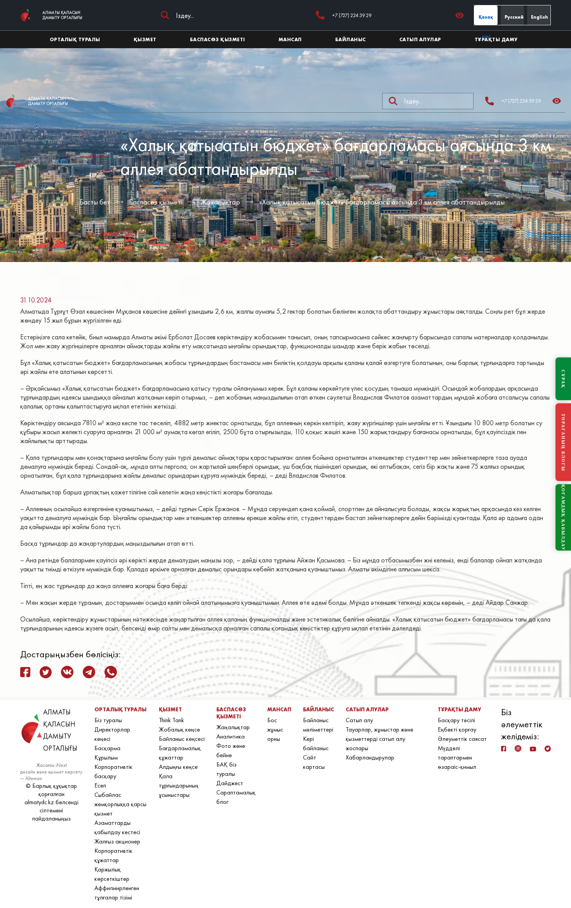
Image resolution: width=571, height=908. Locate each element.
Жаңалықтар (220, 202)
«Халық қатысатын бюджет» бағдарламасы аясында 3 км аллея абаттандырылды (382, 202)
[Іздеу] (165, 15)
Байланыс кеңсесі (182, 739)
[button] (461, 15)
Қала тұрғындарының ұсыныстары (178, 785)
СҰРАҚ (563, 379)
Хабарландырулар (370, 757)
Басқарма (107, 748)
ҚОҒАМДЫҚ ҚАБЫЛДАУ (563, 517)
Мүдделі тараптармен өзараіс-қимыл (457, 757)
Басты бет (95, 202)
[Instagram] (518, 748)
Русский (514, 17)
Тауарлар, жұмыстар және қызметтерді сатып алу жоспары (379, 738)
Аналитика (230, 736)
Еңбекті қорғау (457, 729)
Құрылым (106, 757)
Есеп (100, 785)
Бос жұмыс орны (275, 729)
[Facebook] (504, 748)
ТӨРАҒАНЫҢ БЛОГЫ (563, 442)
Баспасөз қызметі (155, 202)
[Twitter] (548, 749)
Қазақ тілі (486, 19)
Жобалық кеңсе (179, 729)
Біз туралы (108, 720)
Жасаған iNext (51, 765)
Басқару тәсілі (456, 720)
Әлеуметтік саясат (462, 739)
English (539, 17)
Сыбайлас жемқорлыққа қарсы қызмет (120, 804)
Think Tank (171, 720)
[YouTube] (533, 749)
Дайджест (229, 783)
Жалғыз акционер (117, 841)
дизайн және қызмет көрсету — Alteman (51, 775)
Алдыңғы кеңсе (178, 767)
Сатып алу (359, 720)
